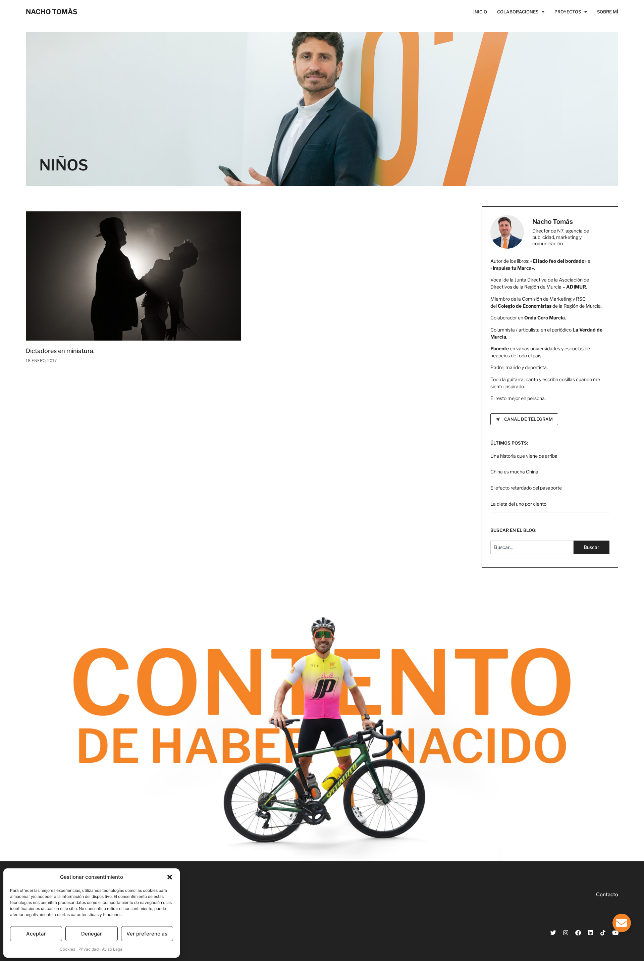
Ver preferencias (146, 933)
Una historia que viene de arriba (523, 456)
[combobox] (532, 547)
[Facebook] (578, 932)
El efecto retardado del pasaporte (526, 488)
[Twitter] (553, 932)
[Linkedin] (590, 932)
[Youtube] (615, 932)
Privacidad (88, 949)
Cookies (67, 949)
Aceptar (36, 933)
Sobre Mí (607, 11)
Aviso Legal (112, 949)
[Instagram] (566, 932)
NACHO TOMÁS (51, 12)
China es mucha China (514, 471)
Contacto (607, 895)
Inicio (480, 11)
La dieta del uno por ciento (518, 504)
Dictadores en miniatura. (60, 350)
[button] (169, 877)
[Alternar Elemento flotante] (621, 923)
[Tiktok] (603, 932)
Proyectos (567, 11)
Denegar (91, 933)
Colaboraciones (517, 11)
